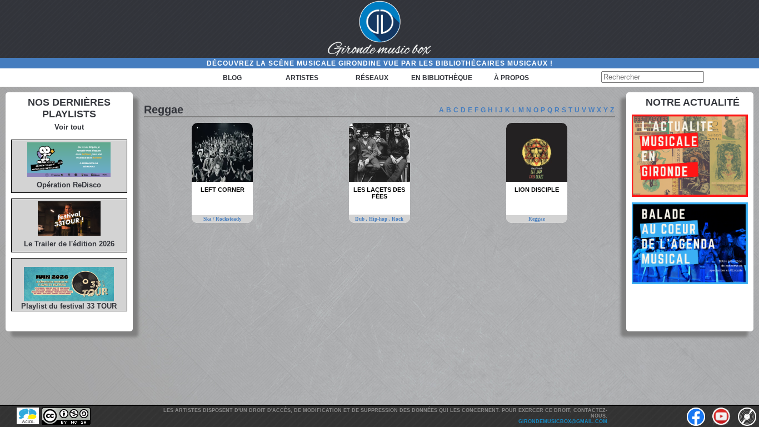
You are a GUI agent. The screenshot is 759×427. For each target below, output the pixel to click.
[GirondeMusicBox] (379, 29)
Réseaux (372, 78)
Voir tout (69, 127)
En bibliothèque (441, 78)
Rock (397, 219)
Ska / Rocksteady (222, 219)
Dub (360, 219)
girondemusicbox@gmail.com (562, 421)
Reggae (536, 219)
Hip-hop (378, 219)
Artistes (302, 78)
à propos (511, 78)
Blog (232, 78)
